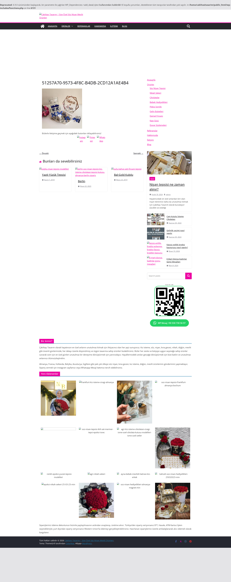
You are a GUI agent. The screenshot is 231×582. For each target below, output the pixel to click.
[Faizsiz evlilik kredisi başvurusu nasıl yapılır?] (155, 248)
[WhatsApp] (101, 140)
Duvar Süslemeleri (158, 125)
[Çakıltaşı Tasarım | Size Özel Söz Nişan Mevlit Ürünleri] (42, 26)
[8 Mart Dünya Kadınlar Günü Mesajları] (155, 262)
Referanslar (83, 26)
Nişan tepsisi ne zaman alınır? (167, 186)
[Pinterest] (91, 140)
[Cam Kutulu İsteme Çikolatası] (155, 219)
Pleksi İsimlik (156, 106)
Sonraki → (138, 153)
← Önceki (44, 153)
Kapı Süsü (154, 120)
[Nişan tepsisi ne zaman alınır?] (169, 163)
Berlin (81, 181)
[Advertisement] (115, 57)
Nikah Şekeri (155, 93)
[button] (71, 26)
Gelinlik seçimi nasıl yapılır (175, 232)
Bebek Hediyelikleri (159, 102)
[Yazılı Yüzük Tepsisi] (54, 169)
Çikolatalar (154, 97)
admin (168, 194)
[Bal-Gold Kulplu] (126, 169)
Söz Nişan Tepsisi (157, 88)
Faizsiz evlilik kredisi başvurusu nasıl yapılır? (177, 246)
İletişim (114, 26)
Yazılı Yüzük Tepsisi (54, 175)
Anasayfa (52, 26)
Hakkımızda (100, 26)
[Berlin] (91, 169)
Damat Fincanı (156, 116)
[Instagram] (81, 140)
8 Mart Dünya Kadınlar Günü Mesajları (177, 260)
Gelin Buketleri (156, 111)
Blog (124, 26)
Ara (188, 276)
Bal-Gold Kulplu (123, 175)
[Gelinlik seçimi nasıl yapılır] (155, 233)
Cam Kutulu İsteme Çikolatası (175, 218)
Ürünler (65, 26)
